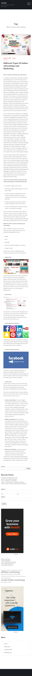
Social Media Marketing (6, 565)
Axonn (3, 3)
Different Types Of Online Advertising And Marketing (15, 66)
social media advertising (5, 578)
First (2, 494)
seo (25, 576)
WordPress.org (7, 652)
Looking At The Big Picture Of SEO (9, 477)
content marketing (16, 574)
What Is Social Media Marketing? (9, 479)
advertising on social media (16, 570)
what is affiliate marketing (6, 582)
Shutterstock (6, 230)
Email (3, 497)
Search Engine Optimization (7, 563)
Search (3, 466)
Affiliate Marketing (5, 559)
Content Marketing (5, 560)
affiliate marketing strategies (6, 574)
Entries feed (7, 646)
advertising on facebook (5, 570)
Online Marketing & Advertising (8, 562)
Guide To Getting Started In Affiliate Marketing (12, 482)
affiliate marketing (10, 572)
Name (3, 489)
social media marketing (13, 580)
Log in (5, 643)
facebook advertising (20, 576)
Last (18, 494)
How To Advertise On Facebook (9, 480)
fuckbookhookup (22, 169)
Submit (4, 504)
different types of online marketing (8, 576)
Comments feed (8, 649)
